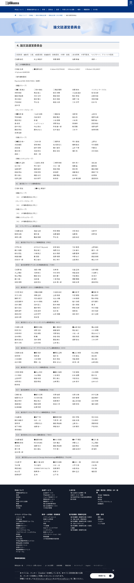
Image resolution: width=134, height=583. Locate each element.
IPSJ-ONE (19, 539)
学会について (19, 490)
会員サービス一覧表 (77, 495)
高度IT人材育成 (48, 519)
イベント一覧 (20, 517)
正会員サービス (48, 493)
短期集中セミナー (21, 526)
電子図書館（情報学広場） (78, 514)
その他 (18, 508)
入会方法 (72, 490)
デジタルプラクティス (105, 502)
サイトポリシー (99, 565)
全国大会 (19, 519)
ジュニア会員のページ (50, 497)
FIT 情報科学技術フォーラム (25, 521)
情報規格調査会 (20, 558)
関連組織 (46, 536)
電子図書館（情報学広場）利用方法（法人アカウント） (81, 522)
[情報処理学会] (16, 15)
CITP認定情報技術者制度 (51, 539)
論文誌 (100, 497)
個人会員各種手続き (49, 504)
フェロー (100, 521)
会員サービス (46, 490)
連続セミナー (20, 523)
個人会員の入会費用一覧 (78, 493)
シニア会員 (101, 523)
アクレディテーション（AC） (52, 534)
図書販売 (100, 504)
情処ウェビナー (21, 528)
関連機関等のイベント (23, 550)
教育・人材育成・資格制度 (51, 514)
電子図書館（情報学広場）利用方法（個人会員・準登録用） (81, 518)
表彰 (17, 495)
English (88, 565)
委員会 (18, 497)
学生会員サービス (49, 495)
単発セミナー (20, 547)
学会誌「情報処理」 (104, 495)
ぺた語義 (46, 526)
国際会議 (19, 536)
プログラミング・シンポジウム (26, 532)
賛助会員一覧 (19, 565)
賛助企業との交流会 (22, 543)
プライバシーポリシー (44, 578)
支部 (17, 499)
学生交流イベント (21, 545)
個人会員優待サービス (50, 506)
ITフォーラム (20, 552)
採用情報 (59, 565)
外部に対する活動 (21, 501)
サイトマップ (78, 565)
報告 (17, 504)
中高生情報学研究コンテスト (25, 541)
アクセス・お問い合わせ (34, 565)
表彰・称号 (100, 514)
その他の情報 (47, 508)
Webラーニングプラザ (50, 528)
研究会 (100, 499)
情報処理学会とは (21, 493)
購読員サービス (48, 501)
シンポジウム (47, 530)
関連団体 (19, 506)
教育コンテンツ (48, 532)
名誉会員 (100, 519)
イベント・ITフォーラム (23, 514)
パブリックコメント (49, 517)
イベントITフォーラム (23, 530)
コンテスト (46, 521)
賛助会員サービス (49, 499)
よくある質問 (49, 565)
